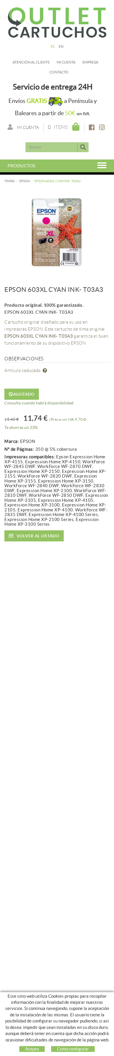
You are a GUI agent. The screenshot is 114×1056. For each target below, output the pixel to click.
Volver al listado (38, 536)
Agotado (23, 394)
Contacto (58, 72)
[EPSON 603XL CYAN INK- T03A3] (57, 230)
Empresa (90, 62)
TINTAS (9, 181)
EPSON (24, 181)
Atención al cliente (31, 62)
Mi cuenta (66, 62)
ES (53, 46)
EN (61, 46)
